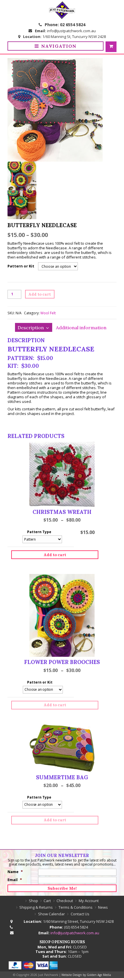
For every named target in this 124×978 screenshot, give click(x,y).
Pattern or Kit (20, 266)
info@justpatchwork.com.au (71, 30)
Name (15, 871)
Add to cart (40, 294)
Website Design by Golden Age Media (86, 975)
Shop (33, 900)
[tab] (33, 327)
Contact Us (80, 913)
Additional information (81, 327)
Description (31, 327)
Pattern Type (39, 531)
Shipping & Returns (36, 907)
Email (14, 879)
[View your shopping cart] (111, 46)
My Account (89, 900)
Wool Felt (48, 313)
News (103, 907)
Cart (47, 900)
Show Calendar (51, 913)
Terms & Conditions (76, 907)
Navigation (58, 46)
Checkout (65, 900)
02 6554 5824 (72, 24)
